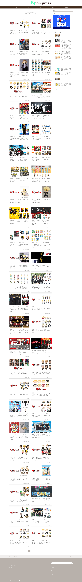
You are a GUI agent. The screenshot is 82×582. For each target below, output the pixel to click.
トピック (52, 574)
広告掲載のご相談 (12, 565)
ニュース (52, 570)
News (41, 7)
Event (28, 7)
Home (15, 7)
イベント (52, 576)
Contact (66, 7)
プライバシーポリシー (13, 580)
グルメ (52, 569)
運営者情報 (11, 567)
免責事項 (20, 580)
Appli (53, 7)
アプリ (52, 573)
